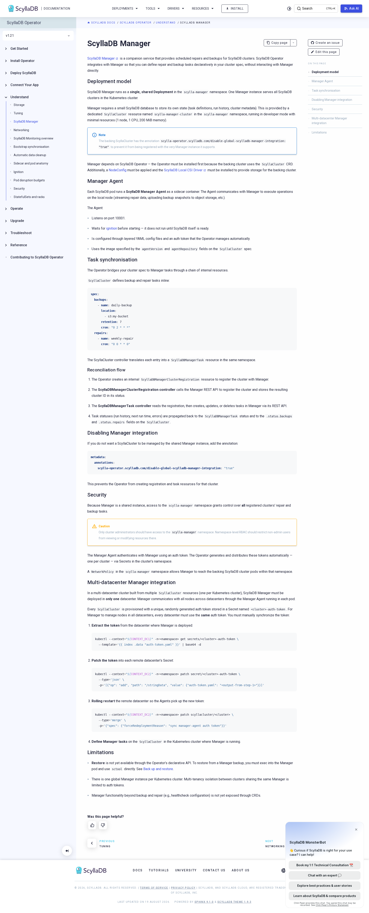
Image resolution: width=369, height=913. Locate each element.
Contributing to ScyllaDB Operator (36, 257)
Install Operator (22, 61)
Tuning (18, 113)
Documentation (57, 8)
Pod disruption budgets (29, 180)
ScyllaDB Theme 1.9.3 (234, 901)
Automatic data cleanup (30, 155)
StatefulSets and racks (29, 197)
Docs (138, 870)
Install (237, 8)
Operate (16, 209)
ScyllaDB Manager (101, 58)
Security (317, 109)
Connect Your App (24, 85)
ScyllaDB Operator (136, 22)
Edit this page (326, 52)
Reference (18, 245)
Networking (21, 130)
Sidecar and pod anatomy (31, 163)
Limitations (319, 132)
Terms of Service (154, 887)
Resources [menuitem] (200, 8)
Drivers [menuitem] (174, 8)
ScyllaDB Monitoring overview (33, 138)
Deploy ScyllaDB (23, 73)
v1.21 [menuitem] (10, 35)
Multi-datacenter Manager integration (329, 121)
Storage (19, 105)
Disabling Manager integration (332, 99)
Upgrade (17, 221)
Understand (166, 22)
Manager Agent (322, 81)
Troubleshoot (21, 233)
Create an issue (328, 42)
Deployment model (325, 72)
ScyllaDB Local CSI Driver (183, 170)
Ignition (18, 172)
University (186, 870)
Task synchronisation (326, 90)
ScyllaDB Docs (103, 22)
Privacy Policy (183, 887)
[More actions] (293, 42)
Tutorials (159, 870)
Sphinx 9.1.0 (204, 901)
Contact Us (214, 870)
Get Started (19, 49)
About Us (241, 870)
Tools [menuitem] (150, 8)
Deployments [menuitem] (122, 8)
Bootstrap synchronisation (31, 146)
